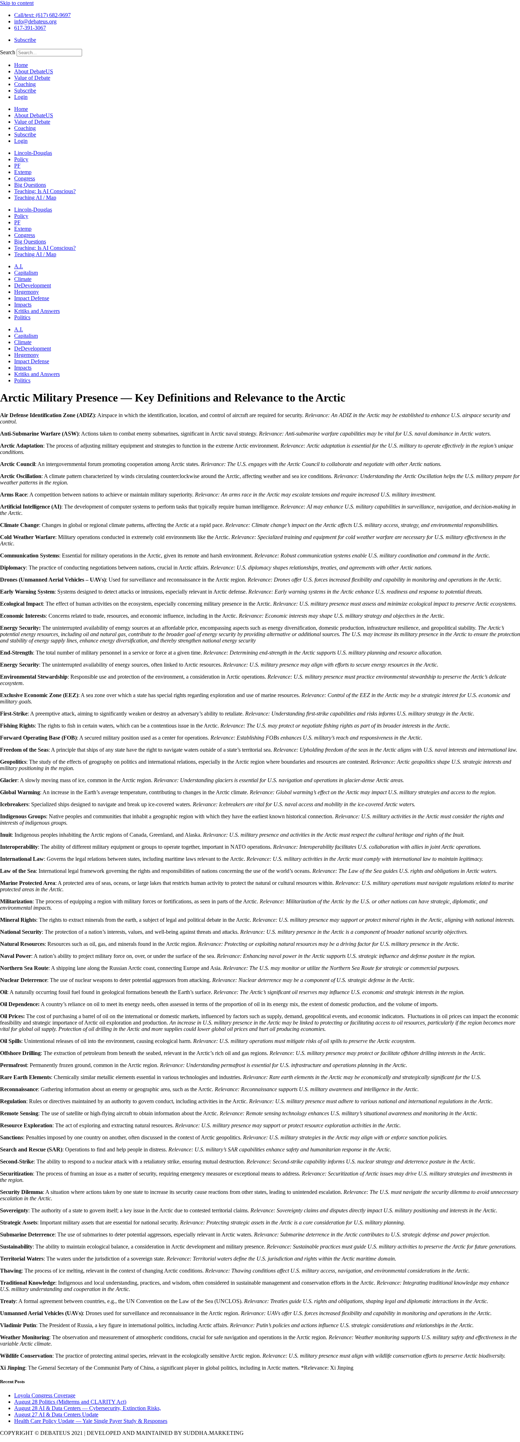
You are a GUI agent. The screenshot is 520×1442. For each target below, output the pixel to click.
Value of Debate (32, 78)
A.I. (18, 266)
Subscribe (25, 91)
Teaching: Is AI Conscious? (45, 191)
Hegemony (26, 292)
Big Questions (30, 185)
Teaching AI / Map (35, 198)
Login (21, 97)
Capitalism (26, 273)
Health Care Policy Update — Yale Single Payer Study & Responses (90, 1421)
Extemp (22, 172)
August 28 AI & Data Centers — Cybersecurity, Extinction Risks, (87, 1408)
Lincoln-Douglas (33, 153)
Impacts (22, 305)
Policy (21, 159)
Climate (22, 279)
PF (17, 166)
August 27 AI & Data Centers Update (56, 1415)
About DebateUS (33, 71)
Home (21, 65)
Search (7, 52)
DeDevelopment (32, 285)
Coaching (25, 84)
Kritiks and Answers (37, 311)
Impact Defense (31, 298)
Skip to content (17, 3)
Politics (22, 317)
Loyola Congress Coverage (44, 1395)
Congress (24, 178)
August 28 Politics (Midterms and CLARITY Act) (70, 1402)
